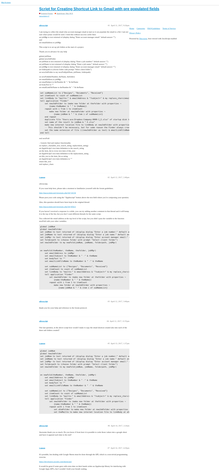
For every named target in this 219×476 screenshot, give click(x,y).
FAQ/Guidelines (153, 28)
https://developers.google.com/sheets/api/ (55, 462)
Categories (141, 28)
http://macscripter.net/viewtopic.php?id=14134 (57, 193)
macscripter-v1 (44, 16)
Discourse (143, 39)
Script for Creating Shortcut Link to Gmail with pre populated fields (99, 9)
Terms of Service (169, 28)
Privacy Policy (135, 33)
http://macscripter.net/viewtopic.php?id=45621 (57, 207)
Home (131, 28)
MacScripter (6, 3)
